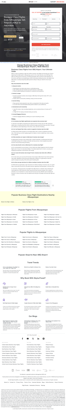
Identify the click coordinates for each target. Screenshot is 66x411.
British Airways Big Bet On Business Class (32, 267)
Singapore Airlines (50, 347)
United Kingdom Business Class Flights (11, 353)
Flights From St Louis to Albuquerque (8, 237)
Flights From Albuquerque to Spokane (51, 214)
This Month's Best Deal (11, 36)
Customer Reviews (36, 382)
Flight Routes (25, 385)
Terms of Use (27, 382)
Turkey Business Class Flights (9, 359)
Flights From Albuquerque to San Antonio (9, 221)
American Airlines (50, 351)
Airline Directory (50, 382)
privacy (34, 50)
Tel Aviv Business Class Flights (34, 359)
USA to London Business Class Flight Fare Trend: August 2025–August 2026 (11, 268)
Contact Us (12, 382)
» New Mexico (20, 62)
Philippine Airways (50, 355)
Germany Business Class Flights (9, 357)
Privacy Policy (19, 382)
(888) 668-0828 (60, 2)
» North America (12, 62)
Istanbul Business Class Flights (34, 353)
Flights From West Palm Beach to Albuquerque (10, 242)
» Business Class (6, 62)
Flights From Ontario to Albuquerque (30, 242)
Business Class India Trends (51, 267)
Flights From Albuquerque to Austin (8, 219)
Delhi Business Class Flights (33, 357)
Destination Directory (35, 385)
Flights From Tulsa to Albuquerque (29, 239)
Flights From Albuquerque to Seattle (30, 214)
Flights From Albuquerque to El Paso (30, 219)
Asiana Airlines (49, 353)
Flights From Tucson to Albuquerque (8, 239)
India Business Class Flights (8, 347)
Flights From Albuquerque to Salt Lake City (52, 217)
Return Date (48, 26)
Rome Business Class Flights (34, 351)
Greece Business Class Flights (9, 355)
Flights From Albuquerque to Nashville (30, 221)
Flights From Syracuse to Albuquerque (30, 237)
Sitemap (43, 385)
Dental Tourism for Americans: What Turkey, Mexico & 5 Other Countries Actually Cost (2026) (10, 322)
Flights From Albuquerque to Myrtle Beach (31, 224)
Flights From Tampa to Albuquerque (51, 237)
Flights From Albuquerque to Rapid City (52, 221)
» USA (16, 62)
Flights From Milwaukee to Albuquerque (52, 246)
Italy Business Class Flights (8, 349)
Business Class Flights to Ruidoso (7, 201)
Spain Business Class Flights (9, 362)
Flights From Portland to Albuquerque (30, 246)
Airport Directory (59, 382)
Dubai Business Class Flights (34, 355)
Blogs (43, 382)
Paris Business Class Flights (33, 344)
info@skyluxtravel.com (15, 406)
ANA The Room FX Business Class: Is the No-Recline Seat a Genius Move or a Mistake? (32, 322)
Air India (48, 349)
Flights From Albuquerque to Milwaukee (9, 214)
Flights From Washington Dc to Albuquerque (53, 239)
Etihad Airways (49, 344)
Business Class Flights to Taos (28, 201)
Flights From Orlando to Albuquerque (51, 242)
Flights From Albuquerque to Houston (51, 219)
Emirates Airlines (50, 357)
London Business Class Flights (34, 347)
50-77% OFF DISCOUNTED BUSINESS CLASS (11, 14)
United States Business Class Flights (11, 344)
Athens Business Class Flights (34, 349)
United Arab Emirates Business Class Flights (12, 364)
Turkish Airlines (49, 359)
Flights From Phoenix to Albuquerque (51, 244)
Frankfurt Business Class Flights (34, 364)
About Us (6, 382)
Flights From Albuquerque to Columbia (9, 224)
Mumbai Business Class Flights (34, 362)
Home (1, 62)
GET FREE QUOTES (45, 44)
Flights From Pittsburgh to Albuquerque (9, 246)
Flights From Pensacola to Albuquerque (9, 244)
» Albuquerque (25, 62)
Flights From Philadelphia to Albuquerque (31, 244)
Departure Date (34, 26)
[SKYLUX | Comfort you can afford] (33, 1)
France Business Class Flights (9, 351)
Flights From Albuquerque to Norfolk (8, 217)
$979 (10, 39)
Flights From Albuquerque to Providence (52, 224)
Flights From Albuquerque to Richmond (30, 217)
